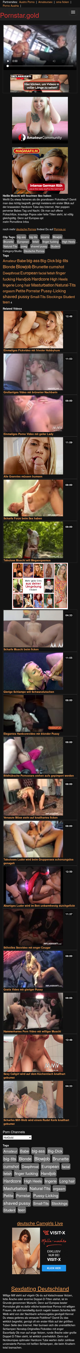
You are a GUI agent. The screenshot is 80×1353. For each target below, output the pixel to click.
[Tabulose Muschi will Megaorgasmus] (40, 540)
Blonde (9, 266)
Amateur (9, 260)
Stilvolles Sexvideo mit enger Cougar (27, 947)
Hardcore (40, 279)
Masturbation (43, 285)
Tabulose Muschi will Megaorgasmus (27, 560)
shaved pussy (39, 246)
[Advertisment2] (40, 170)
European (23, 241)
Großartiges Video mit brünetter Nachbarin (30, 392)
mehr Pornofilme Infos (16, 222)
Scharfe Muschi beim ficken (21, 649)
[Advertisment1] (40, 120)
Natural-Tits (10, 246)
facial (42, 272)
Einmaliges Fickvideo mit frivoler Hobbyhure (32, 350)
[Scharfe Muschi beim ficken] (40, 628)
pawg (24, 246)
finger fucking (50, 241)
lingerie (9, 285)
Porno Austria (11, 5)
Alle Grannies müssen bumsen (23, 476)
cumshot (56, 266)
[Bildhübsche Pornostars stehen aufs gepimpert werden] (40, 755)
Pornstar (33, 290)
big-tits (33, 237)
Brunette (9, 241)
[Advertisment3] (40, 586)
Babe (21, 260)
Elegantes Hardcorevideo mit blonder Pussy (31, 733)
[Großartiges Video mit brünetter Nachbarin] (40, 372)
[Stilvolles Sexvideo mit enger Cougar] (40, 927)
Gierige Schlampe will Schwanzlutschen (29, 692)
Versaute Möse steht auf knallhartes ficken (31, 817)
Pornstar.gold (19, 15)
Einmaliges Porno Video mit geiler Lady (28, 434)
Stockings (54, 296)
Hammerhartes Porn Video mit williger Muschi (32, 1031)
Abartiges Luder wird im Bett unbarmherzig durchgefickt (39, 905)
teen (6, 302)
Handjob (23, 279)
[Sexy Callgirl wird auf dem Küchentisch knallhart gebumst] (40, 1053)
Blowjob (57, 237)
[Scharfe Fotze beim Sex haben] (40, 498)
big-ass (21, 237)
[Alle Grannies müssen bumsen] (40, 455)
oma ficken (62, 2)
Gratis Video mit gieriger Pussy (23, 989)
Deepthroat (11, 272)
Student (55, 246)
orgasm (9, 290)
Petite (20, 290)
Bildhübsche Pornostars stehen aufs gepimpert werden (39, 775)
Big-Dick (47, 260)
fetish (36, 241)
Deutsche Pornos (34, 251)
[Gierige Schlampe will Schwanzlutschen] (40, 671)
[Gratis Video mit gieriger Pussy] (40, 969)
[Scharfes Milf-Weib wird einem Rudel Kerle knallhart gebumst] (40, 1099)
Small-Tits (38, 296)
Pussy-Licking (53, 290)
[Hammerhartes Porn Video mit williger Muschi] (40, 1011)
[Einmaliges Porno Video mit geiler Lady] (40, 413)
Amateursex (45, 2)
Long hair (23, 285)
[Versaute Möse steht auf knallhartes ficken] (40, 797)
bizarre (45, 237)
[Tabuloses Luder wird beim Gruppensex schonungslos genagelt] (40, 839)
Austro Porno (27, 2)
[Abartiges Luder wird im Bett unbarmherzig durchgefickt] (40, 885)
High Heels (68, 241)
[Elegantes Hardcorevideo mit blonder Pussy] (40, 713)
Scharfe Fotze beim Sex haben (23, 518)
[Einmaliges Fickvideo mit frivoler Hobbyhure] (40, 329)
